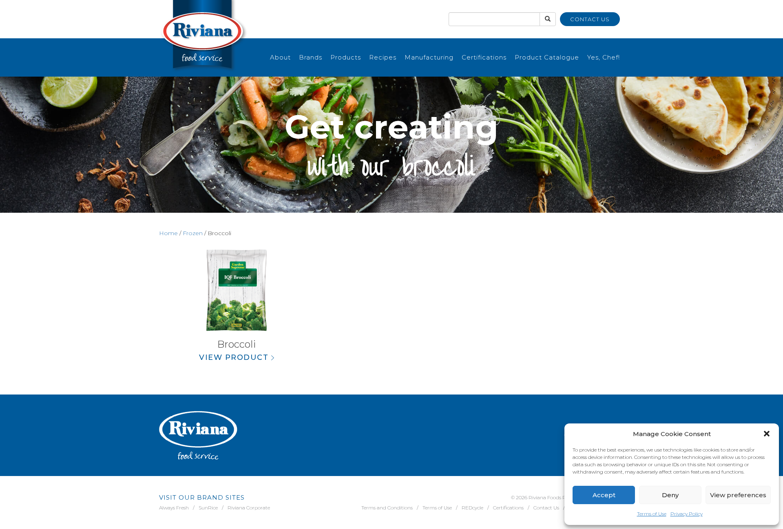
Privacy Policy (686, 514)
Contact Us (546, 508)
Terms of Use (651, 514)
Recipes (382, 57)
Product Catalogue (547, 57)
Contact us (590, 19)
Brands (310, 57)
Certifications (484, 57)
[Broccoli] (236, 290)
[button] (767, 434)
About (280, 57)
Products (345, 57)
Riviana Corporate (249, 508)
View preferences (738, 495)
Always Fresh (174, 508)
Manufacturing (429, 57)
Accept (604, 495)
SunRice (208, 508)
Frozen (193, 233)
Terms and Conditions (387, 508)
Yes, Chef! (603, 57)
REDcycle (472, 508)
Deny (670, 495)
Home (168, 233)
